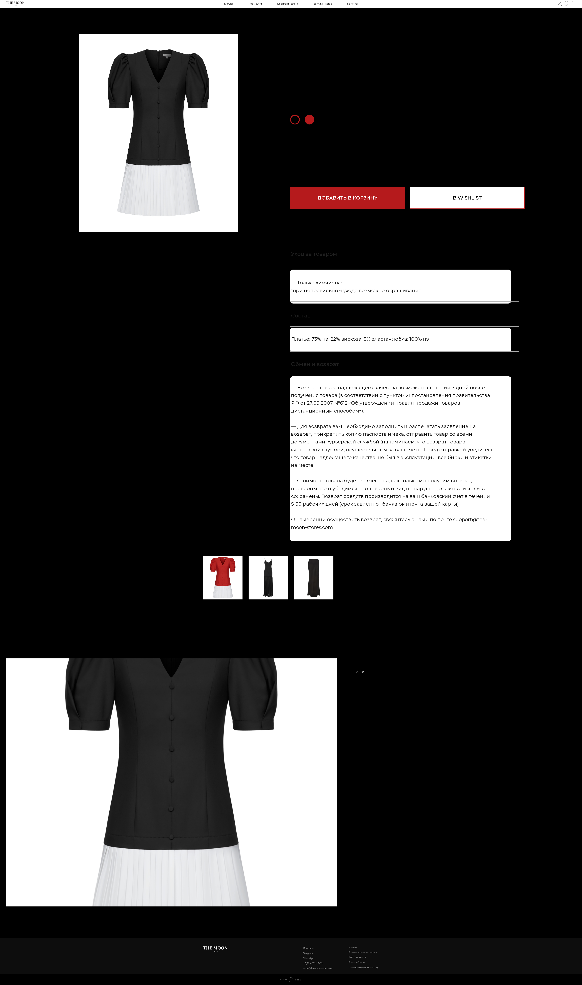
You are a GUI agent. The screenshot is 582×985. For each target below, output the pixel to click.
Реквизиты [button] (353, 947)
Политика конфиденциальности (362, 952)
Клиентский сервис (287, 4)
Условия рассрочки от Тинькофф (363, 967)
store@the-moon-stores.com (318, 968)
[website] (559, 4)
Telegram (308, 953)
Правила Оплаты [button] (356, 962)
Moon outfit (255, 4)
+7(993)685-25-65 (313, 963)
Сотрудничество (323, 4)
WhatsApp (308, 958)
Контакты (352, 4)
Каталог (228, 4)
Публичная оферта (357, 957)
